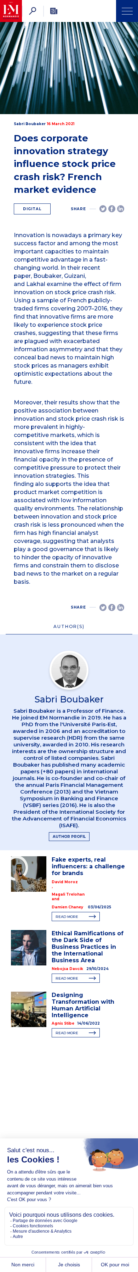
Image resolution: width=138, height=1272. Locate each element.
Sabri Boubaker (30, 124)
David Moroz (65, 882)
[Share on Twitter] (103, 208)
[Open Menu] (127, 11)
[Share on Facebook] (111, 208)
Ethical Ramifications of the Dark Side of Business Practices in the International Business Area (87, 947)
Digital (32, 209)
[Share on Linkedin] (120, 208)
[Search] (32, 11)
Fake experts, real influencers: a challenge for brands (88, 866)
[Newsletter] (53, 11)
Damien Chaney (67, 907)
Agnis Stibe (63, 1023)
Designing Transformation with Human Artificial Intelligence (83, 1005)
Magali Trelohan (68, 894)
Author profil (69, 836)
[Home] (11, 11)
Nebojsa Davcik (67, 968)
